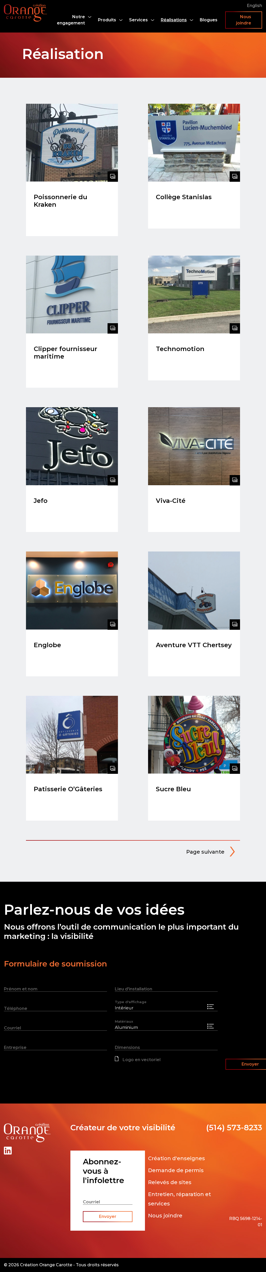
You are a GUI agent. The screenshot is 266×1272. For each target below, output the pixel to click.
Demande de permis (176, 1170)
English (254, 5)
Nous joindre (243, 19)
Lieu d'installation (133, 989)
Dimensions (127, 1047)
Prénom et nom (20, 989)
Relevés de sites (169, 1182)
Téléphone (15, 1008)
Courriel (12, 1028)
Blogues (208, 19)
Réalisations (174, 19)
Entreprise (15, 1047)
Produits (107, 19)
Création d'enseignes (176, 1158)
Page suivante (205, 852)
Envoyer (107, 1216)
